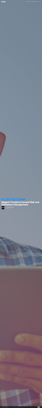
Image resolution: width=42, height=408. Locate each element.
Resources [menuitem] (29, 1)
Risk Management (4, 199)
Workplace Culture (17, 199)
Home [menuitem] (26, 1)
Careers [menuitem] (33, 1)
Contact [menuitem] (37, 1)
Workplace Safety (11, 199)
